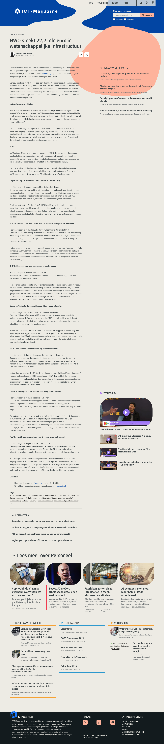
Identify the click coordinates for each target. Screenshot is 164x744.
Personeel (20, 35)
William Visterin (18, 609)
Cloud (61, 495)
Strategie (33, 501)
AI (10, 495)
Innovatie (46, 498)
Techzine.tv (110, 393)
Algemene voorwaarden (133, 732)
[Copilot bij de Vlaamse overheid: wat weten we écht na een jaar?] (27, 574)
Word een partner (130, 721)
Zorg (11, 503)
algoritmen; (17, 495)
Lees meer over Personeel (44, 555)
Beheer (47, 495)
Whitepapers (121, 622)
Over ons (126, 726)
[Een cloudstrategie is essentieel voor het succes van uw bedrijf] (121, 651)
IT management (57, 498)
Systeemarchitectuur (45, 501)
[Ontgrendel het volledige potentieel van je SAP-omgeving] (114, 632)
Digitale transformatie (34, 498)
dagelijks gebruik (59, 486)
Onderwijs (68, 498)
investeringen (47, 73)
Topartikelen (102, 3)
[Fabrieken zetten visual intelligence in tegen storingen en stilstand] (100, 574)
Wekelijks (130, 19)
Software (25, 501)
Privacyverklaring (130, 735)
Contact (125, 729)
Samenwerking (15, 501)
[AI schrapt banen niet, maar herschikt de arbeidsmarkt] (136, 574)
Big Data (54, 495)
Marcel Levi (38, 483)
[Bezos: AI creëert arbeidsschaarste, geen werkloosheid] (63, 574)
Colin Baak (53, 607)
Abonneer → (147, 15)
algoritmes (26, 495)
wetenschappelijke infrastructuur (66, 501)
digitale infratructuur (17, 498)
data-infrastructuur (71, 495)
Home (90, 3)
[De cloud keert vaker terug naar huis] (15, 655)
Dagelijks (119, 19)
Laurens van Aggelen (89, 610)
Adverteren (127, 724)
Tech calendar (72, 622)
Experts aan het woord (28, 622)
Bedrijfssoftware (38, 495)
